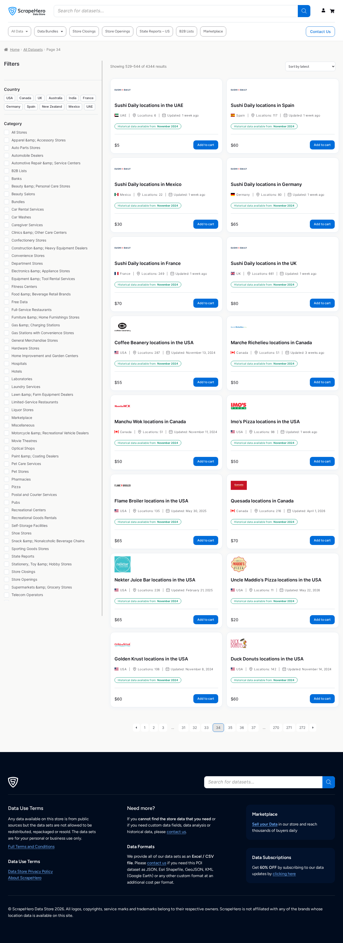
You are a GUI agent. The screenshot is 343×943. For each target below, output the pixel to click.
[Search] (304, 11)
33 (206, 727)
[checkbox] (9, 98)
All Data (17, 31)
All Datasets (33, 49)
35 (230, 727)
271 (289, 727)
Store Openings (117, 31)
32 (195, 727)
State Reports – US (155, 31)
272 (302, 727)
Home (15, 49)
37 (253, 727)
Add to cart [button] (205, 145)
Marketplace (213, 31)
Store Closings (84, 31)
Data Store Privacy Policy (30, 871)
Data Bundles (47, 31)
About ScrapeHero (24, 877)
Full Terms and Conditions (31, 846)
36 (242, 727)
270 (276, 727)
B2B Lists (186, 31)
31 (184, 727)
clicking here (284, 873)
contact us (176, 831)
